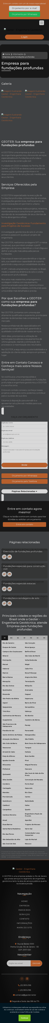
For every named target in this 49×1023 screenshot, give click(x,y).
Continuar (24, 1018)
